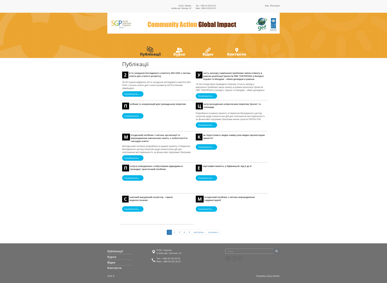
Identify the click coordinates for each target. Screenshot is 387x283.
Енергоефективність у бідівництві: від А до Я (224, 168)
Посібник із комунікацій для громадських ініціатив (155, 106)
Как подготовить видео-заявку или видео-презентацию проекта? (231, 137)
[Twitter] (228, 258)
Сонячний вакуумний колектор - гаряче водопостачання (148, 199)
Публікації (150, 54)
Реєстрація (275, 6)
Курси (179, 54)
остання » (213, 232)
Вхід (267, 6)
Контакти (236, 54)
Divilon (276, 276)
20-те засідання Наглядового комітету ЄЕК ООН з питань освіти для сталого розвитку (157, 75)
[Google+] (240, 258)
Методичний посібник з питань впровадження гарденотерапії (226, 199)
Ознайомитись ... (132, 94)
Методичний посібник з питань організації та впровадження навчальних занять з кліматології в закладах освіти (155, 138)
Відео (208, 54)
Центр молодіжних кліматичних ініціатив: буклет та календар (229, 106)
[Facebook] (234, 258)
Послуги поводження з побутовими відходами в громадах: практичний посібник (153, 168)
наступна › (199, 232)
